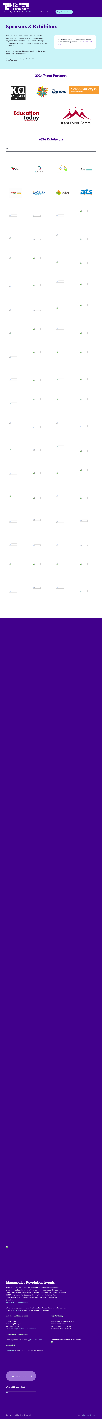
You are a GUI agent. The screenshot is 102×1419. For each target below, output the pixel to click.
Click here (17, 1310)
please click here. (36, 1340)
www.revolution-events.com (17, 1302)
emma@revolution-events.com (23, 1329)
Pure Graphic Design (89, 1415)
